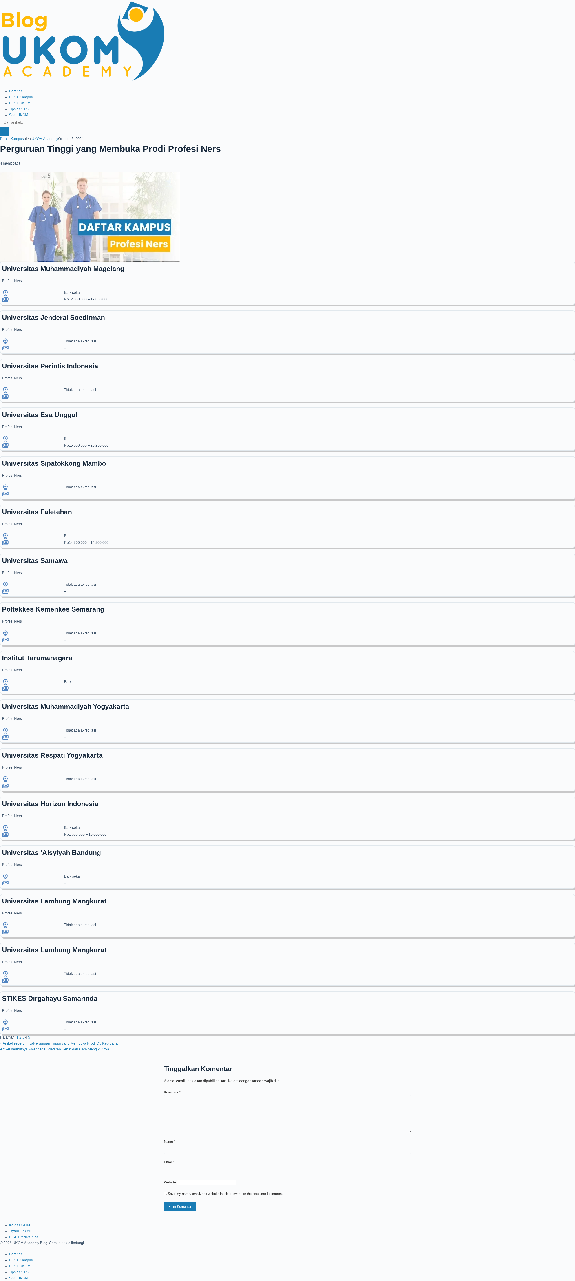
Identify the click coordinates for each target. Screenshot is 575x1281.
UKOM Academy (45, 139)
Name (169, 1141)
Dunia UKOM (19, 103)
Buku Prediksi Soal (24, 1237)
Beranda (16, 91)
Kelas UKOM (19, 1225)
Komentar (172, 1092)
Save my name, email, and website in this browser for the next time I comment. (225, 1194)
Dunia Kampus (21, 97)
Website (170, 1182)
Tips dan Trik (19, 109)
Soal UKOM (18, 115)
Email (169, 1162)
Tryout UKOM (20, 1231)
